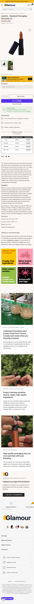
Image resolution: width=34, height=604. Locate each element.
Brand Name (4, 83)
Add (30, 79)
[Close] (31, 108)
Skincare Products (6, 540)
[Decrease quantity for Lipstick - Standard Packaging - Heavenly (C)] (2, 96)
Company (4, 536)
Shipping (3, 23)
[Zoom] (29, 30)
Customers (4, 549)
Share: (2, 156)
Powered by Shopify (24, 593)
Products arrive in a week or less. (12, 123)
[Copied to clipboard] (9, 156)
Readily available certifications (12, 127)
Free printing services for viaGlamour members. (16, 118)
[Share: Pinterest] (6, 156)
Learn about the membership (13, 494)
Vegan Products (6, 545)
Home (2, 13)
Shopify (28, 111)
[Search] (31, 9)
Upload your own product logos (10, 232)
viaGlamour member (13, 240)
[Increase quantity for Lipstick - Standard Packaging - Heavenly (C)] (7, 96)
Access (7, 1)
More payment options (17, 103)
